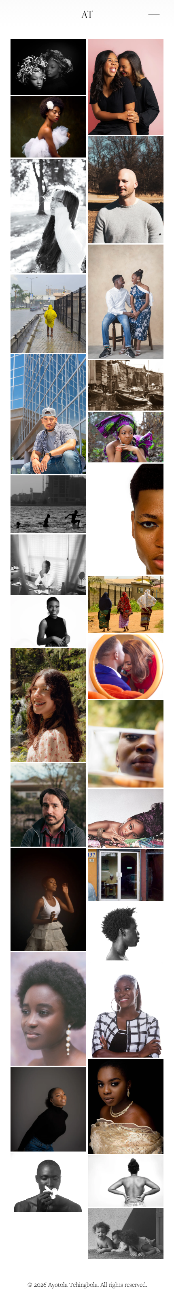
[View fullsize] (48, 67)
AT (87, 14)
